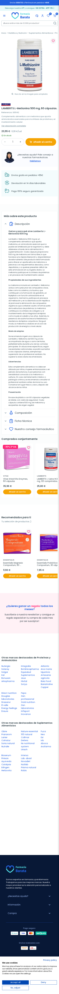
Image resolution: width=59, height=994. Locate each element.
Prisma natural (28, 767)
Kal (2, 675)
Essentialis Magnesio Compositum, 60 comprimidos (13, 564)
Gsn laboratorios (27, 707)
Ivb (42, 740)
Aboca (44, 743)
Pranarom (6, 734)
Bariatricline (47, 684)
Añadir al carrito (42, 141)
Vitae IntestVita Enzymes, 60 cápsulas (15, 480)
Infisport (25, 711)
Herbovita (6, 770)
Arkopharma (7, 681)
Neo (43, 734)
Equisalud (26, 672)
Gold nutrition (28, 702)
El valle (4, 705)
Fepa (23, 693)
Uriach (24, 749)
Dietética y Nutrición (17, 33)
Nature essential (29, 731)
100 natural (26, 734)
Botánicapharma (30, 669)
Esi (42, 737)
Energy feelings (9, 708)
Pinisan (5, 758)
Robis (24, 770)
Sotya (24, 684)
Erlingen (5, 767)
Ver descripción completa (13, 125)
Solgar (4, 672)
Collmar (25, 737)
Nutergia (5, 666)
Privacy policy (50, 960)
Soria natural (8, 743)
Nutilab (24, 764)
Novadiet (25, 761)
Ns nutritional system (28, 745)
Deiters (24, 740)
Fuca (43, 731)
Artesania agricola (46, 676)
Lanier (4, 737)
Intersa (24, 755)
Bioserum (6, 755)
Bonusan (5, 678)
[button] (55, 16)
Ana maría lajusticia (46, 671)
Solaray (5, 669)
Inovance (26, 714)
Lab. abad (26, 758)
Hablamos (35, 161)
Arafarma (46, 746)
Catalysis (6, 764)
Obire (4, 731)
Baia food (46, 681)
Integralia (26, 666)
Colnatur (5, 740)
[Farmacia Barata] (20, 15)
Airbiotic (45, 666)
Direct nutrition (9, 693)
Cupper (45, 687)
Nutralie (5, 746)
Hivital (24, 681)
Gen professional (27, 697)
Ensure (4, 711)
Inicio (3, 33)
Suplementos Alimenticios (41, 33)
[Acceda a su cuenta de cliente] (42, 16)
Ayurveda (6, 761)
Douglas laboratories (7, 697)
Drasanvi (5, 702)
